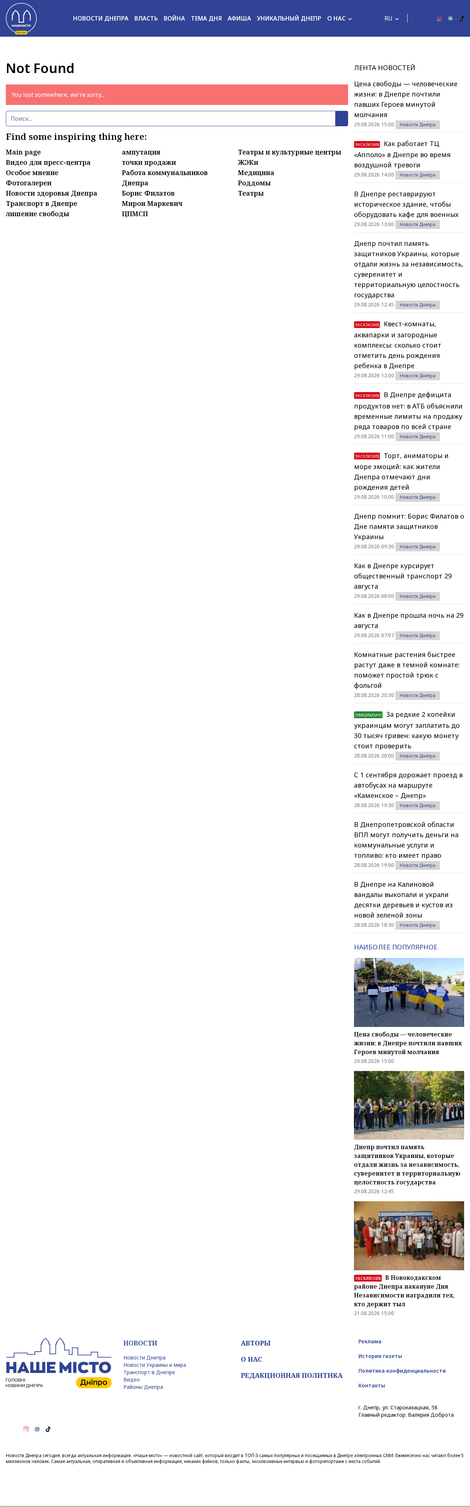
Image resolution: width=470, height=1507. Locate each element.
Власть (146, 18)
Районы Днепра (143, 1386)
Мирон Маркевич (152, 203)
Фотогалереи (28, 182)
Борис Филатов (148, 193)
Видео (131, 1379)
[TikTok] (461, 18)
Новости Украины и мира (154, 1364)
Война (174, 18)
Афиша (239, 18)
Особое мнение (32, 172)
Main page (23, 152)
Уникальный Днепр (289, 18)
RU (388, 18)
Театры (251, 193)
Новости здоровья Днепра (51, 193)
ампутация (141, 152)
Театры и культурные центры (289, 152)
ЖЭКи (248, 162)
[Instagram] (439, 18)
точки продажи (149, 162)
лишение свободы (37, 213)
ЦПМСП (135, 213)
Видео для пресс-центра (48, 162)
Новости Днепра (101, 18)
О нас (336, 18)
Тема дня (206, 18)
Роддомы (254, 182)
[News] (450, 18)
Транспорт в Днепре (41, 203)
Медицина (256, 172)
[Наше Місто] (21, 18)
